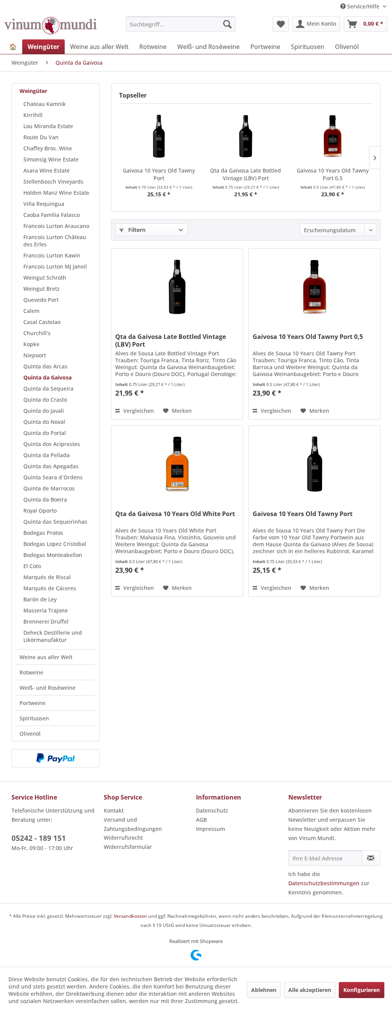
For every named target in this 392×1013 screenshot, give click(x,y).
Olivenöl (30, 733)
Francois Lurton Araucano (56, 226)
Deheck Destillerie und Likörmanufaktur (52, 636)
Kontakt (114, 810)
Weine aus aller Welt (46, 657)
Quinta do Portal (44, 432)
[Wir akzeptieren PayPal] (55, 758)
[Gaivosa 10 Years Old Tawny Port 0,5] (333, 136)
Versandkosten (130, 916)
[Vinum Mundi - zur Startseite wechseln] (50, 26)
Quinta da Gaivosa (47, 377)
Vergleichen (138, 410)
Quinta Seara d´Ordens (53, 477)
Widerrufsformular (128, 846)
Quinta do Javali (43, 410)
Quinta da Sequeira (48, 388)
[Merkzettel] (281, 24)
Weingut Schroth (44, 277)
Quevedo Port (41, 299)
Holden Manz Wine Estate (56, 192)
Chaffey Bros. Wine (47, 148)
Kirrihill (32, 115)
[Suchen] (227, 24)
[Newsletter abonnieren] (371, 858)
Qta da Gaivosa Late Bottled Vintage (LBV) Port (245, 174)
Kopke (31, 344)
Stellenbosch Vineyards (53, 181)
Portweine (33, 703)
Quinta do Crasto (45, 399)
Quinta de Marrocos (49, 488)
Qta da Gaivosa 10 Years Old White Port (175, 514)
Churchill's (37, 333)
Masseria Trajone (45, 610)
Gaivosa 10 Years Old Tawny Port (159, 174)
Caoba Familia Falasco (51, 214)
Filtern (136, 229)
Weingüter (33, 90)
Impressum (210, 828)
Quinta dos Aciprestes (51, 444)
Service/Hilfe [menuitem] (363, 6)
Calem (31, 310)
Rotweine (31, 672)
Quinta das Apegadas (50, 466)
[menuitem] (181, 24)
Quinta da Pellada (46, 455)
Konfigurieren (361, 989)
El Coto (32, 566)
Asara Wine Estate (46, 170)
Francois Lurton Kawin (51, 255)
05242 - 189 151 (38, 838)
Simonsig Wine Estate (50, 159)
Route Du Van (41, 137)
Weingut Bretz (41, 288)
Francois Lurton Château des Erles (54, 240)
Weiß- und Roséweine (47, 687)
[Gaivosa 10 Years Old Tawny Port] (158, 136)
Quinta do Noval (44, 421)
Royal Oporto (40, 510)
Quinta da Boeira (45, 499)
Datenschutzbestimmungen (323, 883)
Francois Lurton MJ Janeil (55, 266)
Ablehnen (263, 989)
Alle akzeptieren (309, 989)
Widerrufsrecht (123, 837)
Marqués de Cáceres (49, 588)
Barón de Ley (40, 599)
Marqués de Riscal (47, 577)
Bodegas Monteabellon (52, 555)
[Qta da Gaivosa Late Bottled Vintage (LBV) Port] (245, 136)
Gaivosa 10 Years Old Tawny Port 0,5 (333, 174)
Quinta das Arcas (45, 366)
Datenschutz (212, 810)
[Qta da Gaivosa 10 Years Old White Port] (177, 464)
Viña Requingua (43, 203)
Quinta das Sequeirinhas (55, 521)
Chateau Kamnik (44, 103)
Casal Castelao (41, 322)
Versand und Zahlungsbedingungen (133, 824)
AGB (201, 819)
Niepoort (34, 355)
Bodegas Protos (43, 532)
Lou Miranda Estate (48, 126)
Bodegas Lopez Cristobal (54, 543)
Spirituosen (34, 718)
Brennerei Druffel (46, 621)
